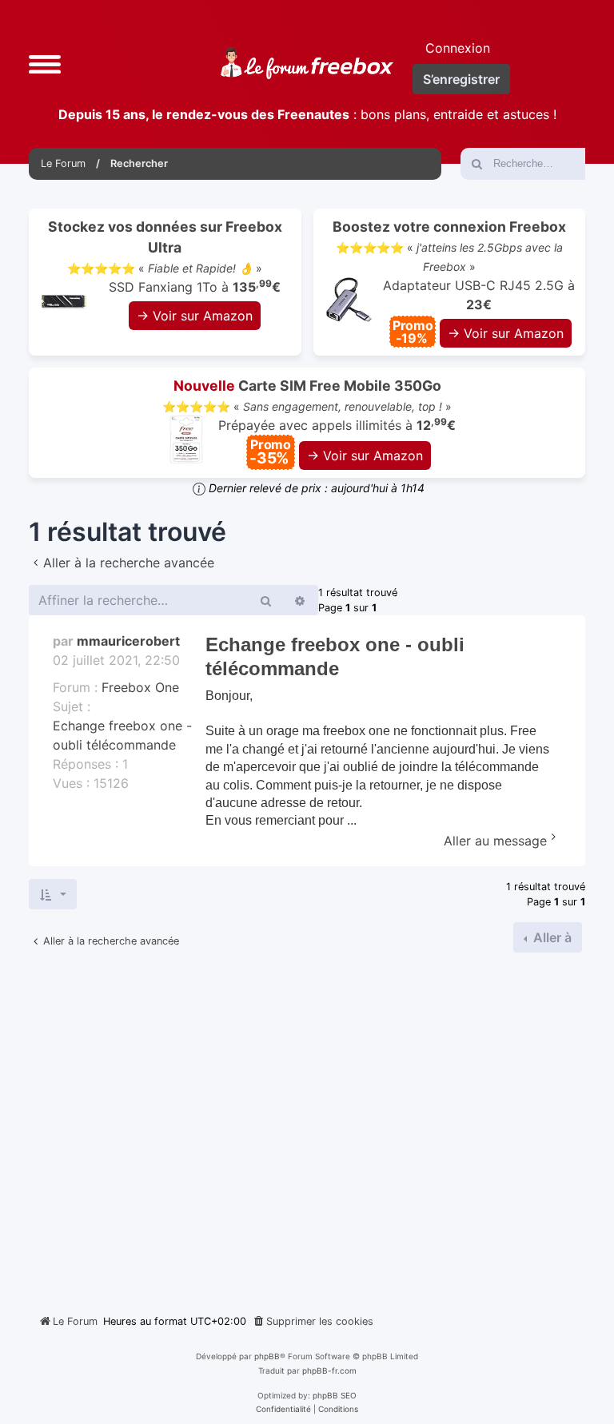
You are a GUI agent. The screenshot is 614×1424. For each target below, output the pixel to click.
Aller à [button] (551, 937)
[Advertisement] (307, 1127)
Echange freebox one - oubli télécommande (122, 735)
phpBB (267, 1356)
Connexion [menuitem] (457, 48)
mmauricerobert (128, 641)
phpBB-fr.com (329, 1370)
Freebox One (140, 687)
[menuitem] (312, 1322)
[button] (45, 62)
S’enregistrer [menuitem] (461, 79)
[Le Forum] (307, 63)
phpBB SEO (335, 1395)
